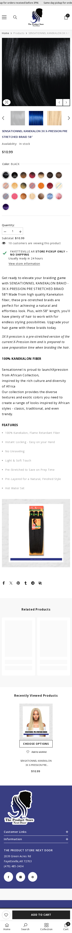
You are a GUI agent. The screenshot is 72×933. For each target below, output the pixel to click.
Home (5, 33)
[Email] (40, 583)
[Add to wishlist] (6, 915)
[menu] (4, 17)
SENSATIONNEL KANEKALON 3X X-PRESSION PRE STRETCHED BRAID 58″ (36, 763)
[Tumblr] (25, 583)
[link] (18, 662)
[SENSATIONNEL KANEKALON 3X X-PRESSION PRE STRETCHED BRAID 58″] (36, 722)
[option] (36, 72)
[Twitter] (11, 583)
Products (18, 33)
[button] (59, 102)
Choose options (36, 744)
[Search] (15, 17)
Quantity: (8, 225)
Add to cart (41, 914)
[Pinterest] (18, 583)
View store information (24, 263)
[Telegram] (33, 583)
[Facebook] (3, 583)
